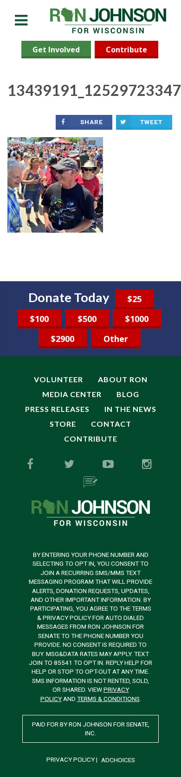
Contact (111, 423)
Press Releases (57, 408)
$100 (39, 318)
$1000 (137, 318)
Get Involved (56, 49)
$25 (135, 298)
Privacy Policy (70, 759)
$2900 (62, 338)
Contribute (126, 49)
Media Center (72, 394)
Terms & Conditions (108, 698)
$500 (87, 318)
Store (63, 423)
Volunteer (58, 379)
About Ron (123, 379)
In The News (130, 408)
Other (115, 338)
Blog (127, 394)
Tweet (151, 122)
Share (91, 122)
